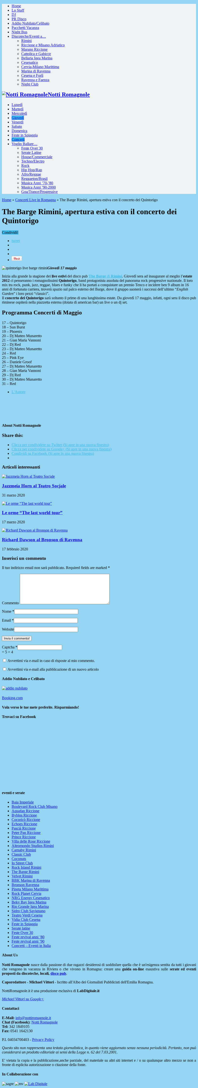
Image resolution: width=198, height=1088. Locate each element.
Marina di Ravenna (35, 71)
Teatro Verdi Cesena (27, 915)
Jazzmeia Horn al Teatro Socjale (34, 485)
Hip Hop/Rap (31, 170)
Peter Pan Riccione (26, 833)
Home (16, 6)
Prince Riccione (24, 837)
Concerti (18, 139)
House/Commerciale (36, 157)
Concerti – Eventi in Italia (31, 946)
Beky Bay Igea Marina (29, 902)
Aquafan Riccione (25, 811)
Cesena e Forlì (32, 75)
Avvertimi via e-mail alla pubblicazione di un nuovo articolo (53, 669)
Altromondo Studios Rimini (33, 846)
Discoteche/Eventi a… (29, 36)
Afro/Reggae (31, 174)
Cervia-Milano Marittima (40, 67)
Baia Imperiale (23, 802)
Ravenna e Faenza (35, 80)
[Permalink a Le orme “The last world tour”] (27, 503)
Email (6, 620)
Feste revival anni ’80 (28, 937)
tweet (16, 241)
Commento (10, 603)
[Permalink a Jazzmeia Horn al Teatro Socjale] (28, 476)
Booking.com (12, 698)
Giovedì (18, 118)
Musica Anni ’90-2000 (38, 187)
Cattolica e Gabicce (36, 54)
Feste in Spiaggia (25, 135)
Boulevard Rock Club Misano (34, 806)
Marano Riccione (34, 49)
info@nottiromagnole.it (33, 1018)
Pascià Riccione (24, 828)
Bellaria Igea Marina (36, 58)
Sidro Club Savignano (28, 911)
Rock (25, 166)
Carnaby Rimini (24, 850)
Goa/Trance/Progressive (39, 192)
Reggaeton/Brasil (34, 179)
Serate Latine (31, 152)
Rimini (26, 41)
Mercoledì (19, 113)
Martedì (17, 109)
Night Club (29, 84)
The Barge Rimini (25, 872)
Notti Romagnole (44, 1022)
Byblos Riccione (24, 815)
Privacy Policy (43, 1040)
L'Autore (18, 392)
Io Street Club (22, 863)
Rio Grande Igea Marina (30, 906)
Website (8, 629)
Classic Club (21, 854)
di (105, 276)
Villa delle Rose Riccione (31, 841)
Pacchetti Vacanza (25, 28)
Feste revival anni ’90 (28, 941)
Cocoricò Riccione (26, 820)
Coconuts (19, 859)
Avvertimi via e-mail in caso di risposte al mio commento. (51, 661)
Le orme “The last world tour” (32, 512)
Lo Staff (18, 10)
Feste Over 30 (32, 148)
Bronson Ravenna (25, 885)
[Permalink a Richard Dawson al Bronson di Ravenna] (35, 530)
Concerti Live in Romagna (35, 200)
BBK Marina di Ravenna (31, 880)
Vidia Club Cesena (26, 919)
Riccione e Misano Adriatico (43, 45)
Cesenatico (29, 62)
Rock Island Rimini (26, 867)
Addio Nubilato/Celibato (30, 23)
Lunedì (17, 105)
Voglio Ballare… (24, 144)
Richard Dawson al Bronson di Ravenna (42, 539)
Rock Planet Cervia (26, 893)
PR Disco (19, 19)
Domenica (19, 131)
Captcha (8, 647)
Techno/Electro (32, 161)
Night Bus (19, 32)
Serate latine (21, 928)
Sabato (17, 126)
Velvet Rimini (22, 876)
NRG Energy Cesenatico (31, 898)
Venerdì (17, 122)
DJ (14, 15)
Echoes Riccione (24, 824)
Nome (6, 611)
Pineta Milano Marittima (30, 889)
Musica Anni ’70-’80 (37, 183)
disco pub (58, 973)
